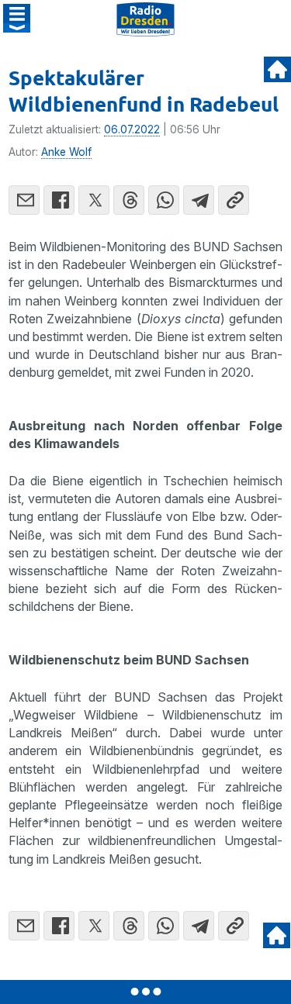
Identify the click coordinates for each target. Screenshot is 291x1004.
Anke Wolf (66, 152)
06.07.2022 (132, 129)
